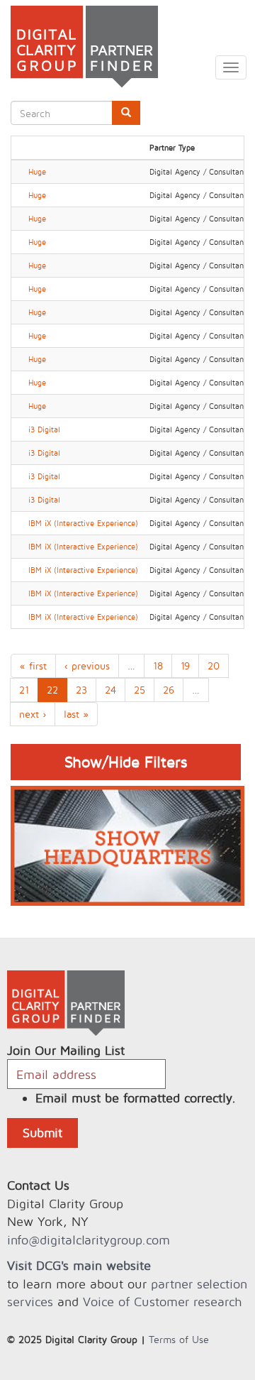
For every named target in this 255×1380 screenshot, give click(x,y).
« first (33, 665)
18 (158, 665)
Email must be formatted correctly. (135, 1097)
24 (110, 690)
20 (214, 665)
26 (168, 690)
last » (76, 714)
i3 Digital (44, 429)
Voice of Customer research (162, 1301)
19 (185, 665)
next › (32, 714)
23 (81, 690)
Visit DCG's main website (79, 1265)
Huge (37, 172)
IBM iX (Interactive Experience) (83, 523)
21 (24, 690)
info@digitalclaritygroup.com (88, 1239)
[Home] (79, 46)
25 (139, 690)
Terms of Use (179, 1339)
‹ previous (87, 665)
